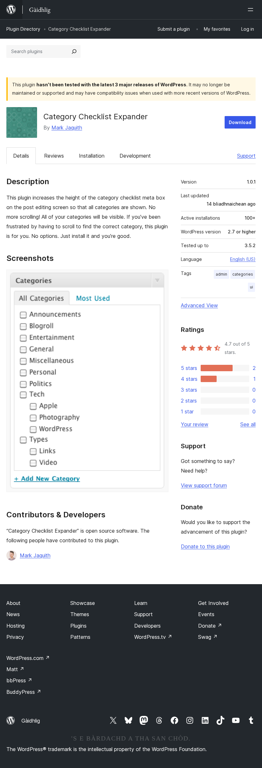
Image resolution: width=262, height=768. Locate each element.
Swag (208, 637)
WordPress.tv (153, 637)
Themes (79, 614)
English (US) (243, 259)
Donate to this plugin (205, 546)
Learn (140, 603)
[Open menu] (252, 9)
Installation (91, 156)
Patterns (80, 637)
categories (242, 274)
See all (248, 424)
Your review (194, 424)
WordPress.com (28, 658)
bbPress (19, 680)
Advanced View (199, 305)
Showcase (82, 603)
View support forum (204, 485)
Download (240, 122)
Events (206, 614)
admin (221, 274)
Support (246, 156)
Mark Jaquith (66, 127)
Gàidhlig (30, 720)
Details (21, 156)
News (13, 614)
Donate (210, 626)
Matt (15, 669)
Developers (147, 626)
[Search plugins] (74, 51)
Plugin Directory (23, 29)
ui (251, 287)
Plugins (78, 626)
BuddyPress (23, 692)
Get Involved (213, 603)
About (13, 603)
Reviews (54, 156)
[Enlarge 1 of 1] (160, 278)
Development (135, 156)
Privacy (15, 637)
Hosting (15, 626)
